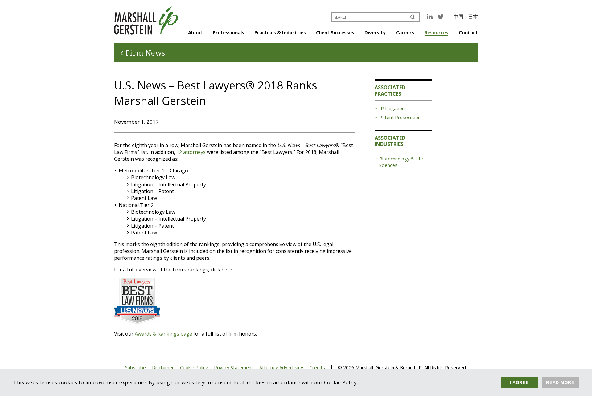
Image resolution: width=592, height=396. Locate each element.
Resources (436, 32)
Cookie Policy (194, 367)
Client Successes (335, 32)
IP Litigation (392, 108)
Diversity (375, 32)
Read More (560, 382)
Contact (468, 32)
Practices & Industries (280, 32)
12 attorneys (191, 152)
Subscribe (135, 367)
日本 (473, 16)
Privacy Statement (233, 367)
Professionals (228, 32)
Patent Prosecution (400, 117)
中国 (458, 16)
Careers (405, 32)
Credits (317, 367)
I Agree (519, 382)
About (195, 32)
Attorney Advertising (281, 367)
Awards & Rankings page (163, 333)
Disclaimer (163, 367)
